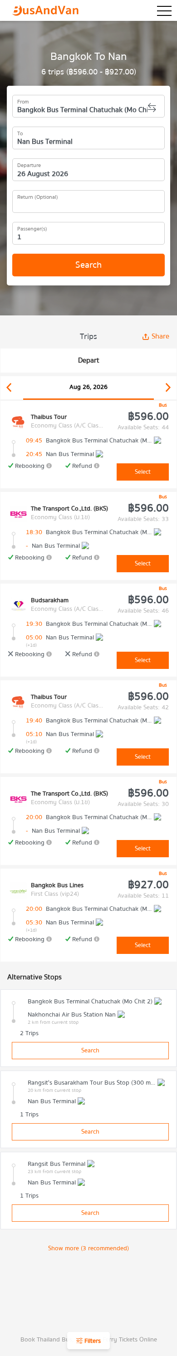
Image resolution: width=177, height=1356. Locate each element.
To (20, 132)
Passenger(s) (32, 227)
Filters (92, 1341)
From (23, 100)
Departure (29, 164)
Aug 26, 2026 (88, 387)
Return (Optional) (37, 195)
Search (88, 265)
